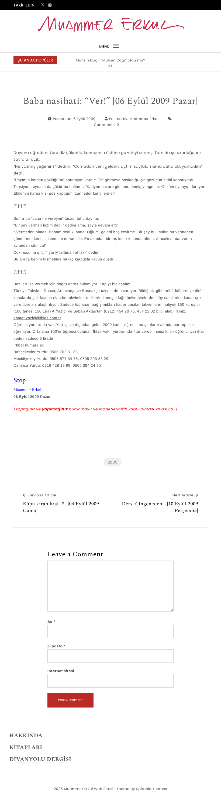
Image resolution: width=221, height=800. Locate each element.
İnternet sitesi (60, 671)
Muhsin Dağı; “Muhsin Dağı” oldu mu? (110, 60)
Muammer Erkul (143, 118)
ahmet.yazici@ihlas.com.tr (37, 318)
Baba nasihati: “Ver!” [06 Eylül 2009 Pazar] (110, 101)
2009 (112, 462)
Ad (51, 621)
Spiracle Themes (151, 788)
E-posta (56, 646)
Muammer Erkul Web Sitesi (88, 788)
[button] (109, 66)
